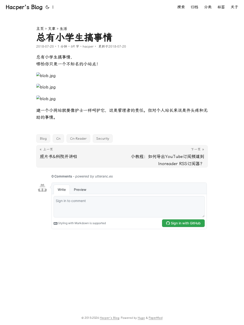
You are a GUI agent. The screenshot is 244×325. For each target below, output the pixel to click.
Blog (43, 138)
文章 (52, 28)
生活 (63, 28)
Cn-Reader (78, 138)
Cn (58, 138)
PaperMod (156, 318)
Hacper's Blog (24, 7)
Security (102, 138)
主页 (40, 28)
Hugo (141, 318)
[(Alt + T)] (47, 7)
